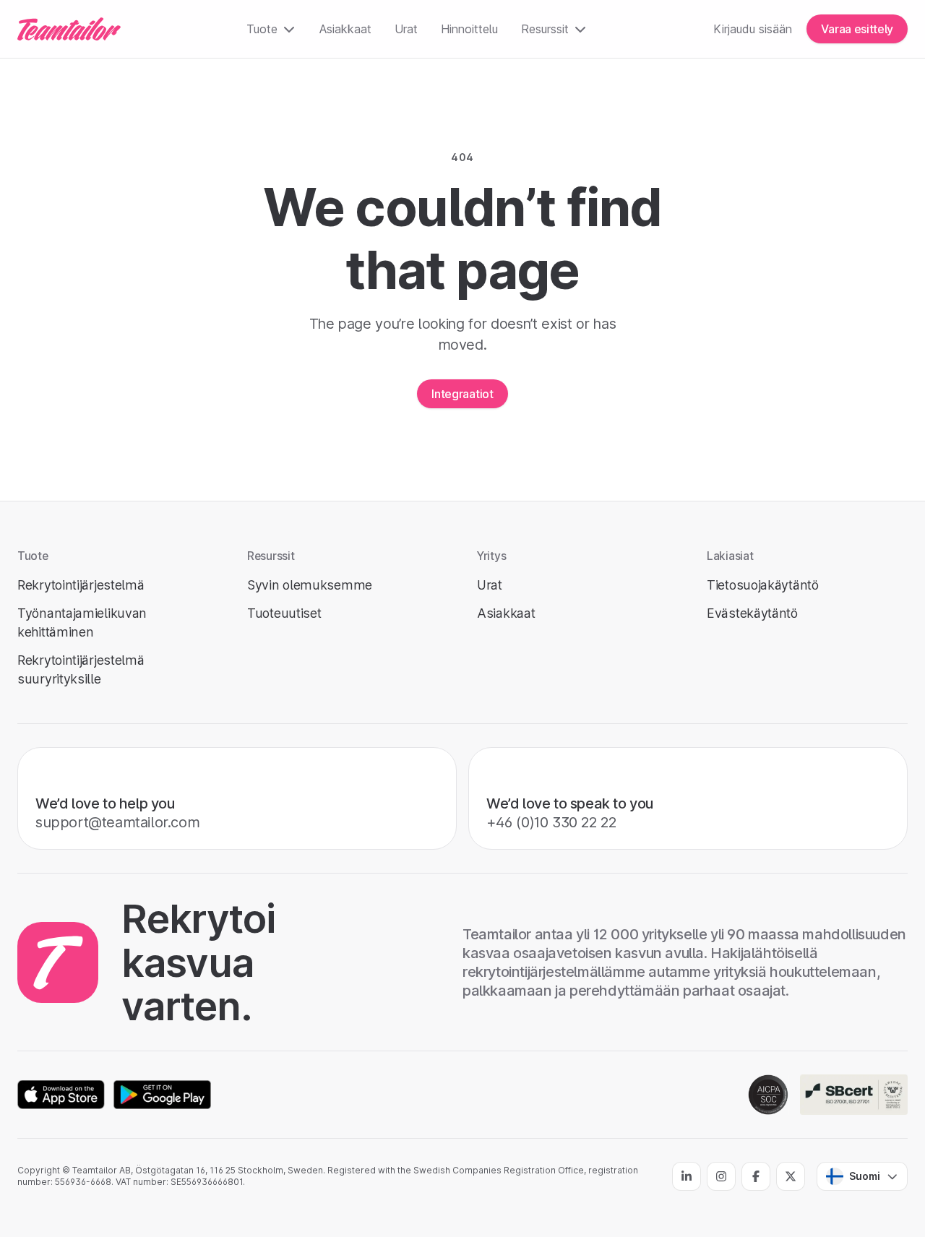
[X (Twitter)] (790, 1176)
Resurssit (545, 29)
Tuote (262, 29)
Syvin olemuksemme (309, 584)
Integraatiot (462, 394)
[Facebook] (755, 1176)
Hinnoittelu (469, 29)
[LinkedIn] (686, 1176)
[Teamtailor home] (69, 28)
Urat (406, 29)
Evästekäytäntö (752, 613)
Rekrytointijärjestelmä (80, 584)
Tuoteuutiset (284, 613)
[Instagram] (721, 1176)
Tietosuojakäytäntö (763, 584)
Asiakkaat (345, 29)
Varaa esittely (857, 29)
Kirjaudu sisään (752, 29)
